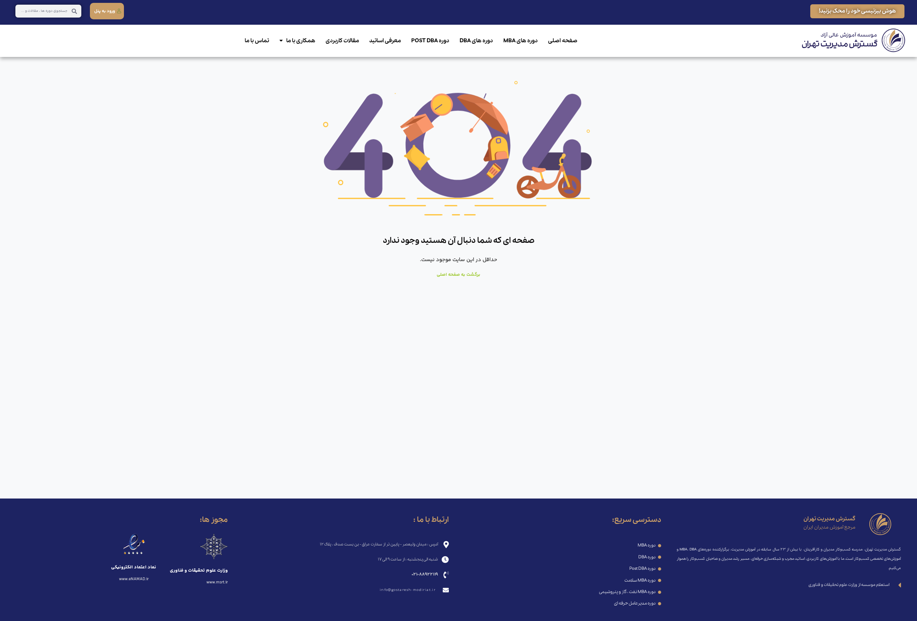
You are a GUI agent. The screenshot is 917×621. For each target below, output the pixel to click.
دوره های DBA (476, 41)
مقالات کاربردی (342, 41)
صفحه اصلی (562, 41)
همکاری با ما (300, 41)
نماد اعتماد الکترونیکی (133, 567)
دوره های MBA (520, 41)
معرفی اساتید (385, 41)
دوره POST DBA (430, 41)
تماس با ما (257, 41)
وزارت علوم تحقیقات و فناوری (199, 570)
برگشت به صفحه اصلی (458, 274)
